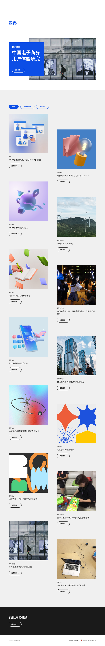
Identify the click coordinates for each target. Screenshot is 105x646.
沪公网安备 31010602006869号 (89, 640)
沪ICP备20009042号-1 (74, 640)
